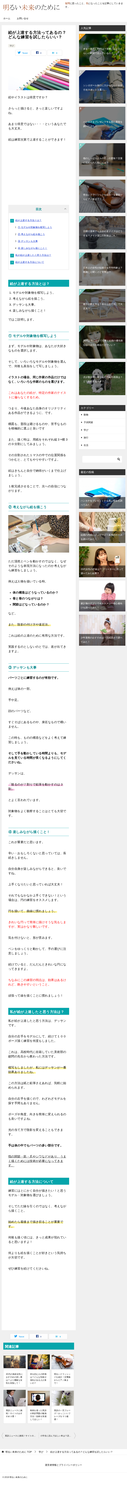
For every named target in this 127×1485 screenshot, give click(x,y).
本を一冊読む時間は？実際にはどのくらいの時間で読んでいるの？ (103, 51)
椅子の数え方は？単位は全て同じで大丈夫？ (103, 306)
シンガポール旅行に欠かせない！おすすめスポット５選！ (103, 87)
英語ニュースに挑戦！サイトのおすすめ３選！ (14, 1413)
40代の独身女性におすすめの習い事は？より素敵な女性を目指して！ (14, 1378)
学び (12, 46)
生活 (86, 445)
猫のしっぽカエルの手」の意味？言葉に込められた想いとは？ (103, 160)
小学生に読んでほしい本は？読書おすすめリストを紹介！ (58, 1436)
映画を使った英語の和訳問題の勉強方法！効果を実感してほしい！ (38, 1415)
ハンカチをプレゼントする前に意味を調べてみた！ (103, 123)
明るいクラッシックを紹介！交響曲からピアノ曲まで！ (62, 1378)
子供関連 (88, 422)
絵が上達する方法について (29, 262)
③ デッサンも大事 (28, 241)
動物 (86, 414)
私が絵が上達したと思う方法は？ (33, 255)
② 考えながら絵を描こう (31, 234)
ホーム (6, 18)
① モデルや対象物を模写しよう (35, 227)
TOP (18, 1452)
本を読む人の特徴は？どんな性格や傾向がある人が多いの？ (38, 1378)
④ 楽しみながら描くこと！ (32, 248)
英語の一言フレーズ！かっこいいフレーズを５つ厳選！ (62, 1415)
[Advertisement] (38, 171)
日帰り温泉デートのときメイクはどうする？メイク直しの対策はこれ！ (103, 233)
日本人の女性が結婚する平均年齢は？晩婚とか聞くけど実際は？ (103, 269)
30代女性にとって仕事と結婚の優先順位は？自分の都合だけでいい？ (103, 342)
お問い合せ (22, 18)
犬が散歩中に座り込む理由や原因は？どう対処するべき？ (103, 379)
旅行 (86, 437)
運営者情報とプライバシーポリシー (63, 1465)
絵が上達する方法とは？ (28, 220)
